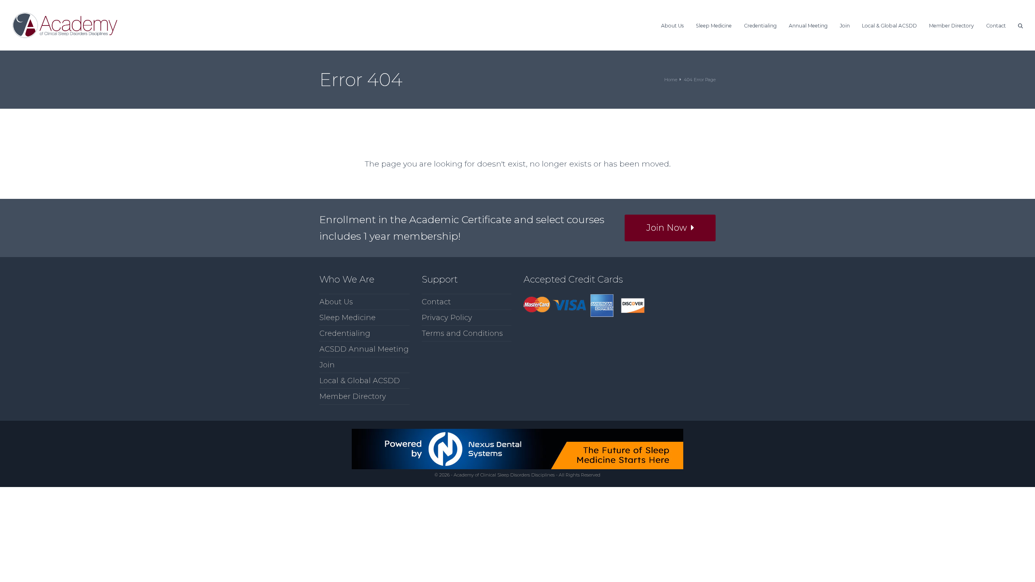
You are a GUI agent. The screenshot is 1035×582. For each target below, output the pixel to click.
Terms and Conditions (462, 333)
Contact (436, 301)
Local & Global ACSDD (359, 380)
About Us (336, 301)
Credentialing (344, 333)
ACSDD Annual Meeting (364, 349)
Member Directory (352, 396)
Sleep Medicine (347, 317)
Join (327, 365)
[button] (1020, 25)
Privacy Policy (447, 317)
